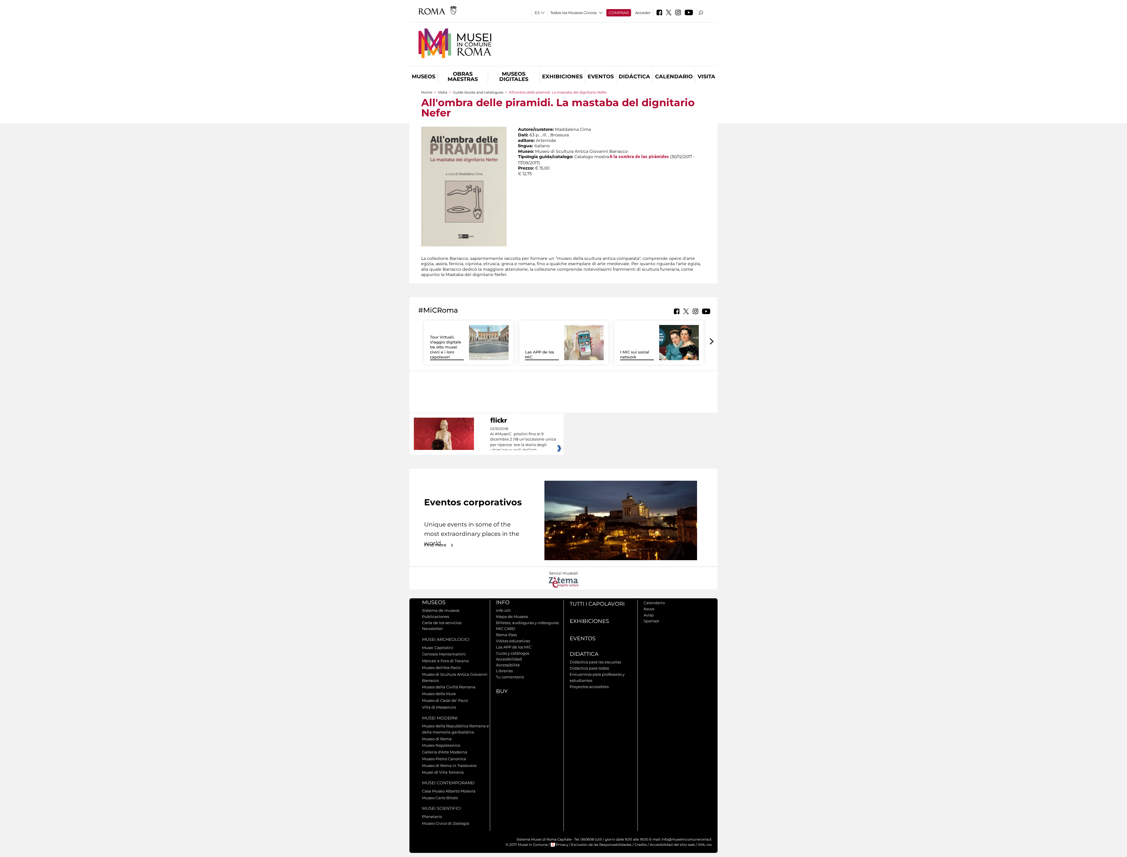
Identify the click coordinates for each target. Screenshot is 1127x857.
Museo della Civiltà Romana (448, 687)
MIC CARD (505, 628)
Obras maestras (463, 76)
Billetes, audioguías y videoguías (527, 622)
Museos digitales (513, 76)
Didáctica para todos (589, 668)
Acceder (643, 12)
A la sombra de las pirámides (639, 157)
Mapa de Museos (512, 616)
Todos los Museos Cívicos (573, 12)
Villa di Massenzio (439, 707)
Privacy (562, 845)
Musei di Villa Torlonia (443, 772)
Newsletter (432, 628)
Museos (423, 76)
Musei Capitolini (437, 647)
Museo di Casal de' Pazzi (445, 700)
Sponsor (651, 621)
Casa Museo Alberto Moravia (448, 791)
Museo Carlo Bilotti (440, 797)
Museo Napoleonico (441, 745)
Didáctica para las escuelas (595, 662)
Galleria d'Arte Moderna (444, 752)
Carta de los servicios (441, 622)
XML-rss (705, 845)
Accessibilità (508, 665)
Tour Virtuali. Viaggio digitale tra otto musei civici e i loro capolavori (445, 347)
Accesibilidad (509, 659)
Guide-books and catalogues (478, 92)
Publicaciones (435, 616)
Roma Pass (506, 634)
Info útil (503, 610)
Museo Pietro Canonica (444, 758)
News (649, 609)
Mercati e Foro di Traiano (445, 660)
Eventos (601, 76)
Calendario (674, 76)
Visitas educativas (513, 640)
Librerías (504, 670)
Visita (706, 76)
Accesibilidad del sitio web (672, 845)
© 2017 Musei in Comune (527, 845)
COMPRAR (619, 12)
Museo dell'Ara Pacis (441, 667)
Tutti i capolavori (597, 604)
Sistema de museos (440, 610)
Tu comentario (510, 677)
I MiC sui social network (634, 354)
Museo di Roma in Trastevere (449, 765)
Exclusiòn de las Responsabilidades (601, 845)
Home (426, 92)
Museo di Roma (437, 738)
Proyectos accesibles (589, 686)
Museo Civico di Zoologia (445, 823)
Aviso (649, 615)
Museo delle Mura (439, 693)
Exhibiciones (562, 76)
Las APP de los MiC (514, 647)
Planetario (432, 816)
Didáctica (634, 76)
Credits (641, 845)
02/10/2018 (523, 440)
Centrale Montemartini (444, 654)
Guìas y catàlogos (512, 653)
